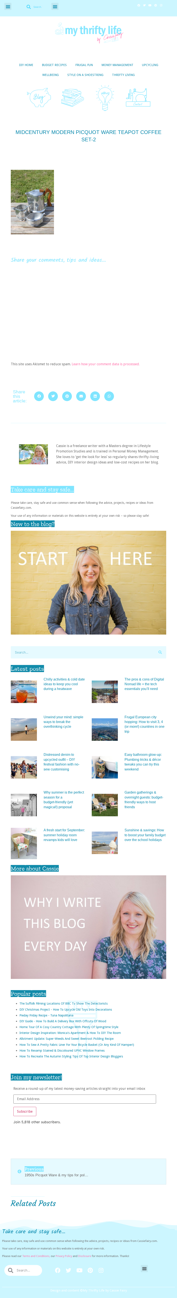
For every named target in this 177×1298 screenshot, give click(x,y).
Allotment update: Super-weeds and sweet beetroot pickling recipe (66, 1038)
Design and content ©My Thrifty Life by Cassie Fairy (88, 1290)
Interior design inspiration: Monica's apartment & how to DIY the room (70, 1033)
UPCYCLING (150, 65)
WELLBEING (50, 75)
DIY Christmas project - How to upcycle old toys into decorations (65, 1009)
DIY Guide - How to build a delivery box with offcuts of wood (62, 1021)
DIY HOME (26, 65)
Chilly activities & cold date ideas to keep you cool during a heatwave (64, 684)
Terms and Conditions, (36, 1256)
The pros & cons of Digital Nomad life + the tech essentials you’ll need (144, 684)
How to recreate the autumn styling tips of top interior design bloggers (71, 1056)
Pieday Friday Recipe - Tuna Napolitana (46, 1015)
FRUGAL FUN (84, 65)
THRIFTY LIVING (123, 75)
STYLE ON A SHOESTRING (85, 75)
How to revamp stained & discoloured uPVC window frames (62, 1050)
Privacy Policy (64, 1256)
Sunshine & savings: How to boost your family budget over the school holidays (145, 835)
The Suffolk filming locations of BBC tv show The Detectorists (63, 1003)
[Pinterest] (155, 5)
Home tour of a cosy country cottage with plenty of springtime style (68, 1027)
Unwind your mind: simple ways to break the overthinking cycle (63, 722)
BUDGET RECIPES (54, 65)
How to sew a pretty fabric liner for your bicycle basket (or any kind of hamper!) (76, 1044)
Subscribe (25, 1111)
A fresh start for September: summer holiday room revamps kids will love (64, 835)
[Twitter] (144, 5)
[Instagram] (161, 5)
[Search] (160, 652)
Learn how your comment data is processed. (106, 364)
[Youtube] (150, 5)
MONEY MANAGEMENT (117, 65)
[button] (7, 6)
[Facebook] (138, 5)
